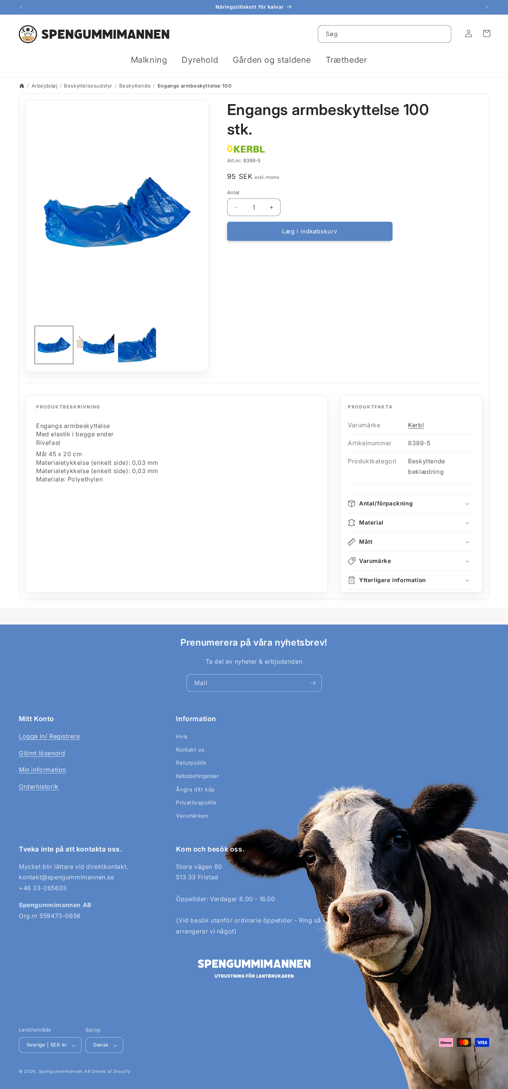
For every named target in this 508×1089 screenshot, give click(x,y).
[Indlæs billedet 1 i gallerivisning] (54, 345)
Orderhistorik (39, 786)
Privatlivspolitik (196, 802)
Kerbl (416, 425)
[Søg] (442, 34)
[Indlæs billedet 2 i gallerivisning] (96, 345)
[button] (151, 60)
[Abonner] (313, 683)
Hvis (181, 736)
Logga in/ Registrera (49, 736)
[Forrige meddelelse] (21, 7)
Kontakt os (190, 749)
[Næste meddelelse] (486, 7)
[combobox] (384, 34)
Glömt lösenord (42, 753)
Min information (42, 769)
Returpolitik (191, 762)
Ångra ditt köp (195, 789)
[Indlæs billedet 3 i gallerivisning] (137, 345)
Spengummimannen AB (65, 1071)
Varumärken (192, 815)
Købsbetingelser (197, 776)
